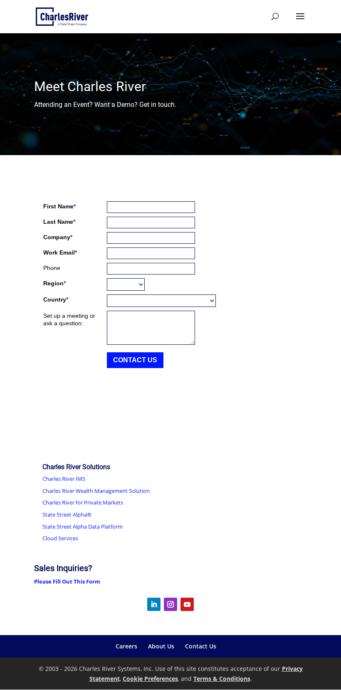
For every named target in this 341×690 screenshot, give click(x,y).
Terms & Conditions (221, 679)
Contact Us (200, 646)
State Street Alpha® (66, 514)
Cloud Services (60, 538)
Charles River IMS (63, 478)
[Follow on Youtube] (187, 604)
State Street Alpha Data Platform (82, 526)
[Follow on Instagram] (170, 604)
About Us (161, 646)
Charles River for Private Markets (82, 502)
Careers (126, 646)
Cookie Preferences (150, 679)
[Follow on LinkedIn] (154, 604)
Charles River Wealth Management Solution (96, 491)
